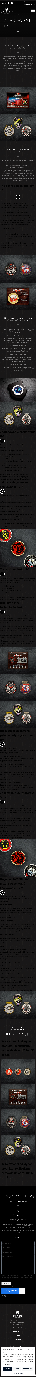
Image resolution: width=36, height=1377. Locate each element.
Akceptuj (7, 1369)
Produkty (18, 1343)
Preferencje (27, 1369)
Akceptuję (13, 1287)
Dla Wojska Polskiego (18, 1346)
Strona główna (18, 1332)
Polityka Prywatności (18, 1373)
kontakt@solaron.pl (29, 4)
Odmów (17, 1369)
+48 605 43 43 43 (18, 1215)
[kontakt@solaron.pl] (25, 2)
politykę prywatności (17, 1287)
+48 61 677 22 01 (18, 1210)
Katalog (18, 1339)
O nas (18, 1335)
